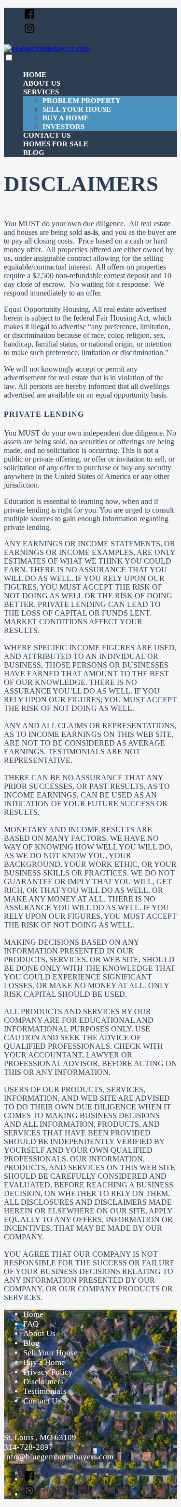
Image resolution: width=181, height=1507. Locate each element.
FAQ (31, 1323)
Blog (33, 152)
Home (34, 74)
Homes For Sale (55, 144)
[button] (9, 57)
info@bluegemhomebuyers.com (58, 1456)
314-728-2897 (28, 1447)
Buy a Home (65, 118)
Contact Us (46, 135)
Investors (63, 126)
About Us (41, 83)
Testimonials (45, 1391)
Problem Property (81, 100)
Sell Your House (76, 109)
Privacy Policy (48, 1372)
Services (41, 92)
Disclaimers (43, 1381)
